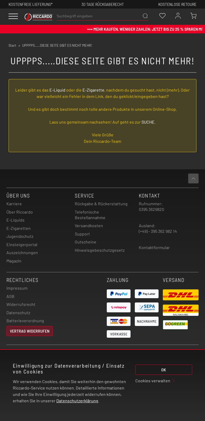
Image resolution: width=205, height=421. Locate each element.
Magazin (13, 260)
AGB (10, 296)
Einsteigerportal (21, 244)
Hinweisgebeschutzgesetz (100, 250)
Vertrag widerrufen (29, 330)
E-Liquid (57, 89)
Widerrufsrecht (21, 304)
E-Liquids (15, 219)
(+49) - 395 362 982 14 (158, 231)
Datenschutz (18, 312)
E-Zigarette (93, 89)
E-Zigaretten (18, 228)
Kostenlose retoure (177, 4)
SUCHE (148, 121)
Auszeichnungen (22, 252)
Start (12, 45)
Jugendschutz (19, 236)
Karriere (14, 203)
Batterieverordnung (25, 320)
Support (82, 233)
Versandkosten (89, 225)
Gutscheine (85, 241)
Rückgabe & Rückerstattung (101, 203)
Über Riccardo (19, 211)
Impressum (16, 287)
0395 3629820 (151, 209)
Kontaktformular (154, 247)
